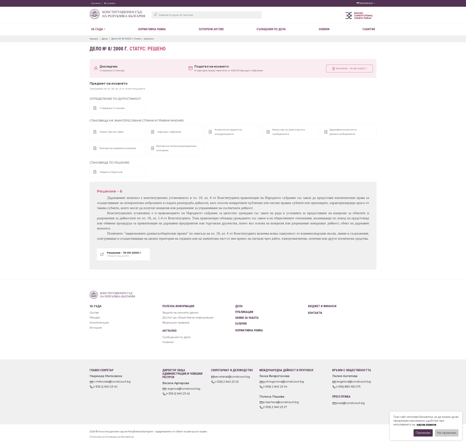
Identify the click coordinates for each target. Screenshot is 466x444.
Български (366, 3)
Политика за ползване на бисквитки (112, 436)
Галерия (241, 323)
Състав (94, 312)
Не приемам (446, 433)
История (96, 327)
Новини (324, 29)
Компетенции (99, 322)
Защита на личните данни (180, 312)
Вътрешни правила (175, 322)
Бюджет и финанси (322, 306)
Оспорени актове (211, 29)
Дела (105, 38)
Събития (368, 29)
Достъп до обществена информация (187, 317)
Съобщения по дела (271, 29)
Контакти (95, 3)
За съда (97, 29)
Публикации (244, 312)
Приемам (423, 433)
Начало (94, 38)
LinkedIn (110, 3)
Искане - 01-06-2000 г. (351, 68)
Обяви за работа (247, 318)
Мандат (95, 317)
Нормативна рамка (152, 29)
